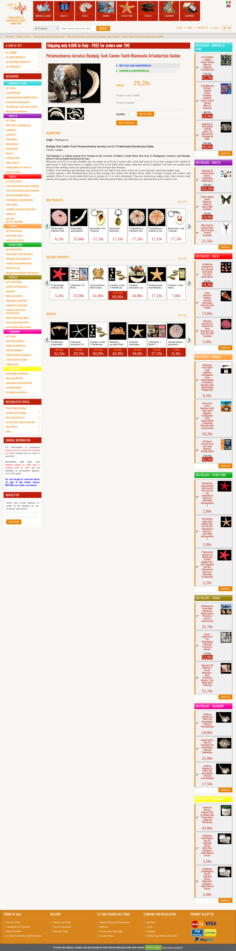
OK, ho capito (153, 947)
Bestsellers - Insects (208, 162)
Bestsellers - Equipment (210, 799)
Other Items (127, 15)
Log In (179, 27)
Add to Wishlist (127, 122)
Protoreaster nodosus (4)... (58, 286)
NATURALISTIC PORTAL (18, 402)
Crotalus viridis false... (175, 286)
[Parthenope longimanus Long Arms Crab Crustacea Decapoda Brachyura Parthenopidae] (59, 331)
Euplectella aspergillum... (77, 229)
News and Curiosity (15, 417)
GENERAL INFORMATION (18, 440)
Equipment (190, 15)
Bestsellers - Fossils (208, 598)
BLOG (216, 27)
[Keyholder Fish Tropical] (98, 217)
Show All (182, 201)
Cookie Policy (107, 935)
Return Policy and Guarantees (115, 922)
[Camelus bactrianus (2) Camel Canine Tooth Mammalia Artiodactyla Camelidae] (137, 274)
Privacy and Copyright (111, 931)
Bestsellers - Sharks (208, 357)
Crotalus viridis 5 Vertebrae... (117, 286)
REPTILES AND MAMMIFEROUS (135, 65)
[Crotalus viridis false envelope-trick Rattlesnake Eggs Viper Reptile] (176, 274)
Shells (85, 15)
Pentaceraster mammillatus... (156, 286)
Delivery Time (60, 931)
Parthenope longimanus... (58, 343)
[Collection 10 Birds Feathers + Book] (79, 274)
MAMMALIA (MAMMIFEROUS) (134, 70)
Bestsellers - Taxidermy (210, 706)
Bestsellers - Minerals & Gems (210, 47)
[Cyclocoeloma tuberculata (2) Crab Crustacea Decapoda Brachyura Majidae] (98, 274)
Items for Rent (13, 931)
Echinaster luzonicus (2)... (77, 343)
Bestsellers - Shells (207, 256)
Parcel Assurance (62, 926)
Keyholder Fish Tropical (97, 229)
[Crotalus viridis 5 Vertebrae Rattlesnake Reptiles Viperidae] (118, 274)
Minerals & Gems (43, 15)
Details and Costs (62, 922)
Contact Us (202, 27)
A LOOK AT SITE (14, 45)
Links (8, 431)
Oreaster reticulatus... (135, 343)
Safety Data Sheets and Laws (20, 422)
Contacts (151, 931)
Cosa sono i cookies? (172, 947)
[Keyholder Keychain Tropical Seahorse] (118, 217)
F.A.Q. (150, 926)
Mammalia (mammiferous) (49, 36)
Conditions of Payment (18, 926)
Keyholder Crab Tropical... (176, 229)
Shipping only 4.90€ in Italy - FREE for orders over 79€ (88, 45)
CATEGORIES (12, 76)
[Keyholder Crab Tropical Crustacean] (176, 217)
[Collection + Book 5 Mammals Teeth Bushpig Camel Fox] (157, 331)
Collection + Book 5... (155, 343)
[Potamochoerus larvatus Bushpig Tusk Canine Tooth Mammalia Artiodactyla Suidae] (74, 83)
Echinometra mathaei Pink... (58, 229)
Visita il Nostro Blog (16, 408)
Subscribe (13, 522)
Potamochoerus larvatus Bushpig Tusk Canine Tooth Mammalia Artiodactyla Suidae (115, 36)
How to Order (13, 922)
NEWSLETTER (12, 495)
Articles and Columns (16, 412)
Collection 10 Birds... (77, 286)
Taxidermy (169, 15)
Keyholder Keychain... (115, 229)
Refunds (104, 926)
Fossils (148, 15)
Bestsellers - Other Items (211, 475)
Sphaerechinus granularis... (175, 343)
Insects (64, 15)
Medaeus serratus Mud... (117, 343)
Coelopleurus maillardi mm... (136, 229)
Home (189, 27)
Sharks (106, 15)
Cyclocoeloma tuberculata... (97, 286)
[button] (48, 226)
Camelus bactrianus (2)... (137, 286)
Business (151, 922)
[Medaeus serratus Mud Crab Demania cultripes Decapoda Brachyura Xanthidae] (118, 331)
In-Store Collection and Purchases (23, 935)
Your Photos (12, 426)
